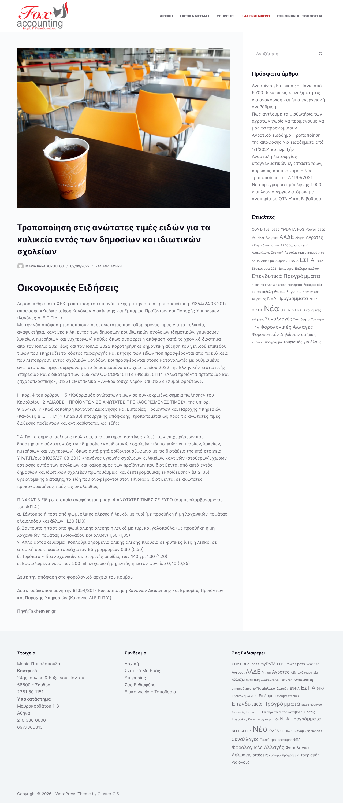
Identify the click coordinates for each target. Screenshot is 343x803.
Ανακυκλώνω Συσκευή (267, 252)
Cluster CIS (108, 793)
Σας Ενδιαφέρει (256, 16)
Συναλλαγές (278, 318)
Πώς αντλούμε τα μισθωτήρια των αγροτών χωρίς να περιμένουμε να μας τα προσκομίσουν (288, 121)
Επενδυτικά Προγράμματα (286, 276)
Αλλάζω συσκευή (294, 245)
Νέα (271, 308)
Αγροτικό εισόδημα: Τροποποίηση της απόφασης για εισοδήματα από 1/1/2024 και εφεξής (288, 142)
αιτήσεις (308, 334)
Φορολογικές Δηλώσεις (276, 334)
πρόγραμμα (273, 342)
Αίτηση (299, 238)
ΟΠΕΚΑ (296, 310)
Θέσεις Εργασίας (287, 292)
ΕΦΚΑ (319, 261)
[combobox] (283, 53)
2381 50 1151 (30, 691)
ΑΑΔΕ (286, 237)
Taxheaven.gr (42, 611)
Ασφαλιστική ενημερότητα (305, 252)
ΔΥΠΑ (256, 261)
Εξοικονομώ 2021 (265, 269)
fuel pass (271, 229)
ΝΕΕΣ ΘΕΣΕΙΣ (241, 731)
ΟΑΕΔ (285, 310)
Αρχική (166, 16)
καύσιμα (258, 342)
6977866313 (30, 727)
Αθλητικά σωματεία (265, 245)
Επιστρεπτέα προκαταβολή (282, 712)
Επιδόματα (295, 285)
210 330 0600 (31, 720)
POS (300, 229)
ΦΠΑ (255, 327)
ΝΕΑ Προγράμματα (287, 298)
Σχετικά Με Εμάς (195, 16)
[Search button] (320, 54)
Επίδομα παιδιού (307, 269)
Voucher (258, 238)
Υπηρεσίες (226, 16)
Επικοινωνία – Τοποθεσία (300, 16)
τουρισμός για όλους (303, 341)
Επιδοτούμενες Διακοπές (269, 285)
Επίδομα (286, 268)
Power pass (315, 229)
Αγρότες (314, 237)
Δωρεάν (281, 261)
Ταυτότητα (301, 319)
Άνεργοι (272, 238)
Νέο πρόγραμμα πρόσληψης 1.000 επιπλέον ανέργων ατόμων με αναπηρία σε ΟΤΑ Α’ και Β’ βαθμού (286, 191)
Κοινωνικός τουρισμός (263, 719)
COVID (257, 229)
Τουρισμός (318, 319)
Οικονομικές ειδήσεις (306, 731)
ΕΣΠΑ (307, 260)
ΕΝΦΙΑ (294, 261)
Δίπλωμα (267, 261)
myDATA (288, 229)
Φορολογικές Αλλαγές (286, 327)
